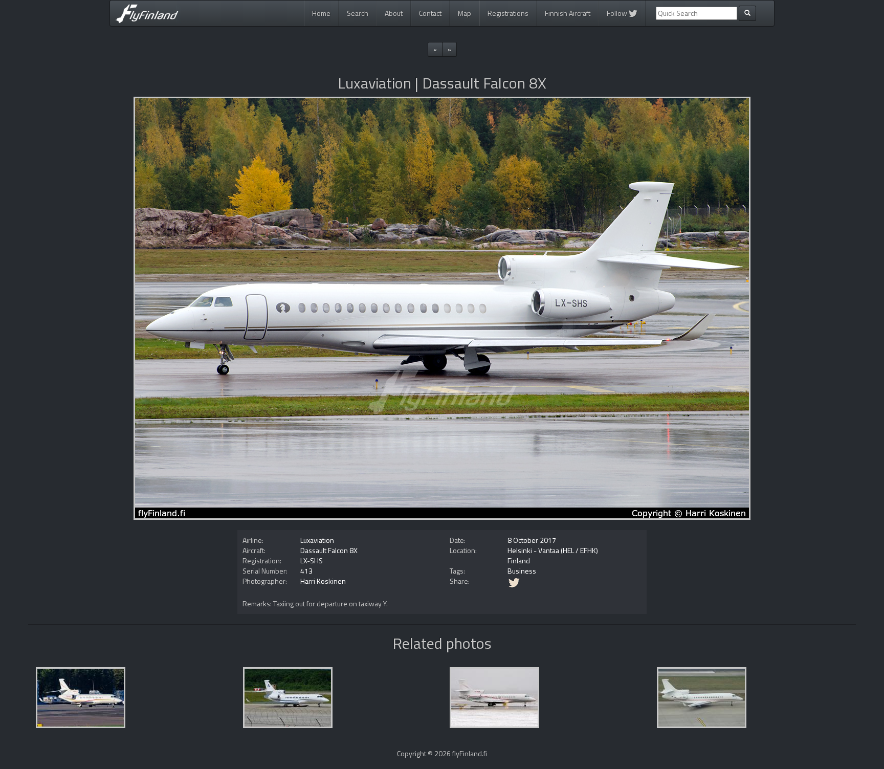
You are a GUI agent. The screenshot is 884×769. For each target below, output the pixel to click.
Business (521, 570)
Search (357, 13)
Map (464, 13)
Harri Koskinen (323, 581)
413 (306, 570)
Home (321, 13)
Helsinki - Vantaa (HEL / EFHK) (552, 550)
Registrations (508, 13)
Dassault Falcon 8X (329, 550)
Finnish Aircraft (567, 13)
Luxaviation (317, 540)
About (394, 13)
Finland (518, 560)
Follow (618, 13)
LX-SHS (311, 560)
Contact (430, 13)
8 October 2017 (531, 540)
